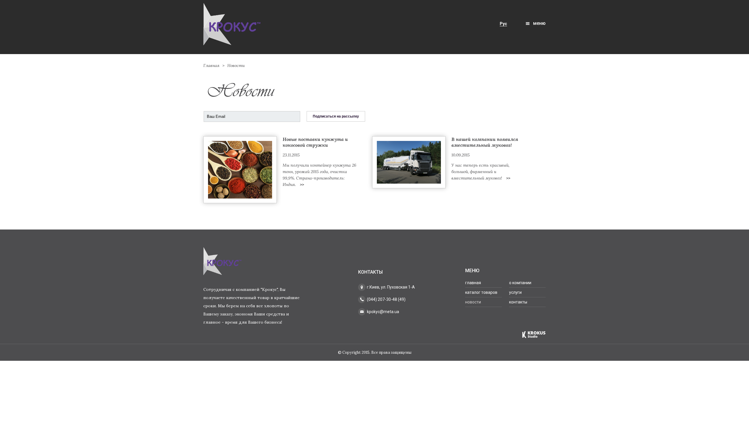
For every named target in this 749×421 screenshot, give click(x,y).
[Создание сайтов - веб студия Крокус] (534, 334)
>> (302, 184)
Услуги (515, 292)
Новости (473, 302)
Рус (503, 23)
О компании (520, 282)
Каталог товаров (481, 292)
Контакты (518, 302)
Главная (211, 65)
